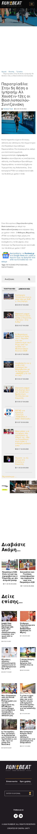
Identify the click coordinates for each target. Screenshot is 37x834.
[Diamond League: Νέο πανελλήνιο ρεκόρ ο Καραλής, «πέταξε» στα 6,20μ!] (9, 315)
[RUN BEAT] (12, 3)
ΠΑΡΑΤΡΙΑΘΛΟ (7, 267)
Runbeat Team (8, 109)
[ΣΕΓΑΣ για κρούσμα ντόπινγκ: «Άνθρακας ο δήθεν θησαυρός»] (9, 412)
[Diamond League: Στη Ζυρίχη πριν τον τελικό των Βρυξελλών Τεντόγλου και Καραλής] (9, 389)
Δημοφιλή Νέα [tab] (24, 289)
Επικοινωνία (11, 781)
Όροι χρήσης (25, 781)
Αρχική (4, 71)
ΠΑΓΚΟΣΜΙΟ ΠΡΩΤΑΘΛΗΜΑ (16, 265)
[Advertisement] (18, 51)
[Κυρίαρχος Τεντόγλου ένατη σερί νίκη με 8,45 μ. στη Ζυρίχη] (9, 296)
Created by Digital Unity (18, 828)
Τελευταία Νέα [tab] (9, 289)
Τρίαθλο (19, 71)
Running (11, 71)
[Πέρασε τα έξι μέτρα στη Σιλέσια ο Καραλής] (9, 459)
